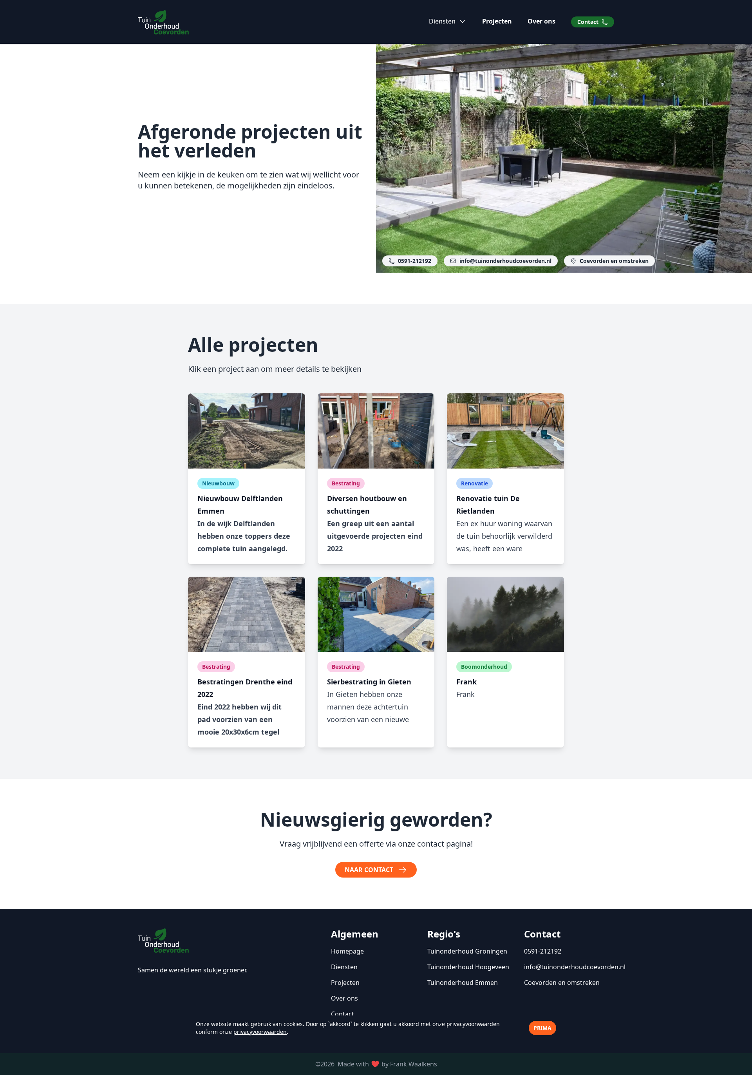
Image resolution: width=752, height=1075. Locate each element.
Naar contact (369, 869)
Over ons (541, 21)
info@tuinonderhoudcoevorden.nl (505, 260)
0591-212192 (414, 260)
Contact (587, 21)
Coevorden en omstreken (614, 260)
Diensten (344, 967)
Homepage (347, 951)
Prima (542, 1028)
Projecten (497, 21)
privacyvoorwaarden (260, 1031)
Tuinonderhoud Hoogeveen (468, 967)
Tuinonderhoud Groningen (467, 951)
